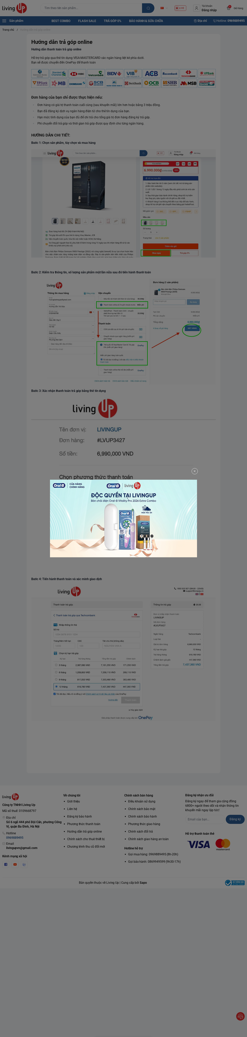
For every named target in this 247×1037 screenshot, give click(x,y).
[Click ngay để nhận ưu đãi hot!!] (123, 518)
